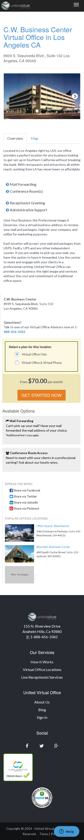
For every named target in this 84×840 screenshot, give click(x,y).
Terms (43, 834)
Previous (10, 96)
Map (34, 138)
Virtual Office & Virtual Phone (42, 363)
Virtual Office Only (34, 354)
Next (73, 96)
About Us (42, 702)
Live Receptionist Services (42, 677)
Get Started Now (41, 395)
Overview (15, 138)
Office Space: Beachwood (52, 526)
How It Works (42, 662)
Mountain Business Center (53, 547)
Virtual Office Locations (42, 669)
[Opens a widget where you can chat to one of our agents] (66, 832)
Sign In (42, 717)
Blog (42, 709)
